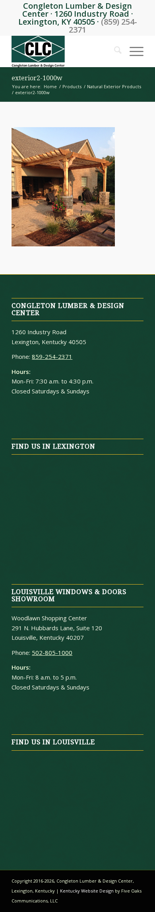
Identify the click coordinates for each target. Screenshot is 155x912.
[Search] (114, 51)
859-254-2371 (52, 356)
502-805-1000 (52, 652)
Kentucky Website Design (87, 891)
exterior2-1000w (37, 78)
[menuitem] (114, 51)
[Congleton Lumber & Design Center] (64, 51)
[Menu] (132, 51)
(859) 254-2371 (103, 25)
